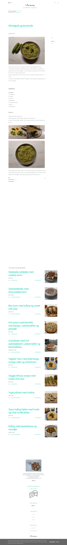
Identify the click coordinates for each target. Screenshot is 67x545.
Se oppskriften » (38, 280)
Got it (57, 542)
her (39, 174)
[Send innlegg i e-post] (9, 178)
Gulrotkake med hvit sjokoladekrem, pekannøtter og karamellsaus (24, 343)
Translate (18, 12)
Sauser (52, 43)
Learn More (52, 542)
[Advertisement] (32, 214)
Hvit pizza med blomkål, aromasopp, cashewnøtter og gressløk (23, 325)
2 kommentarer (14, 280)
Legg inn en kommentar (15, 297)
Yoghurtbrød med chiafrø (21, 392)
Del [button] (51, 37)
